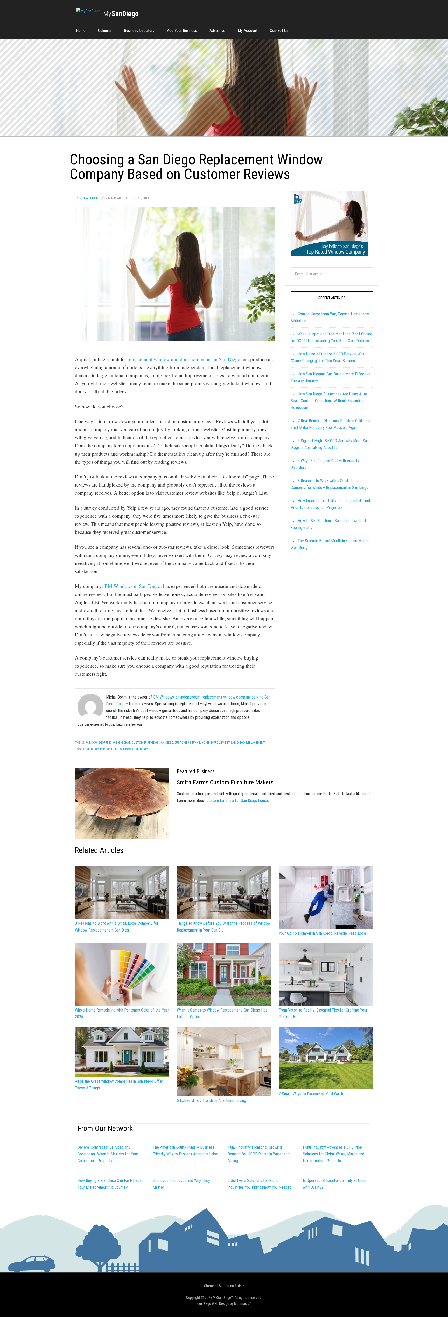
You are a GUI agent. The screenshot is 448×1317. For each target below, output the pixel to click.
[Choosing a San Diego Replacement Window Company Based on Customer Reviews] (175, 338)
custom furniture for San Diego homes (238, 800)
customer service (187, 742)
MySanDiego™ (223, 1297)
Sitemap (210, 1286)
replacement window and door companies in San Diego (184, 359)
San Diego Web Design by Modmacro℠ (224, 1303)
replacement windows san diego (124, 749)
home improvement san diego (223, 742)
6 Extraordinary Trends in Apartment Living (211, 1100)
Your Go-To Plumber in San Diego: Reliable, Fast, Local (323, 933)
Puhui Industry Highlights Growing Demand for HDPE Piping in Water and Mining (259, 1154)
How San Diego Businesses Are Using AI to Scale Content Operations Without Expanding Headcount (329, 400)
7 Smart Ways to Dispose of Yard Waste (311, 1093)
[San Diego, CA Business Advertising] (88, 11)
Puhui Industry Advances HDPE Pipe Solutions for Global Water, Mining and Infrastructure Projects (333, 1154)
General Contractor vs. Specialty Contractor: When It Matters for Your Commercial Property (108, 1154)
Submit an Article (231, 1286)
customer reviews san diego (152, 742)
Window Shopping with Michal (108, 742)
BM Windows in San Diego (132, 586)
